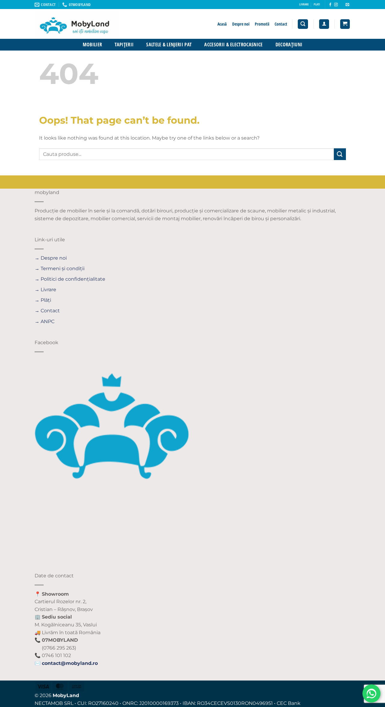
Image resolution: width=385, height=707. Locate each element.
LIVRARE (304, 4)
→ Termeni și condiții (60, 268)
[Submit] (340, 154)
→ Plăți (43, 300)
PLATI (317, 4)
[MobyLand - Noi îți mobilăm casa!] (97, 24)
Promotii (262, 24)
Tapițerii (124, 44)
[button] (303, 24)
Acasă (222, 24)
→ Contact (47, 310)
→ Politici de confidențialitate (70, 279)
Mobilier (92, 44)
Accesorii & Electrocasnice (233, 44)
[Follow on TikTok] (341, 5)
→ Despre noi (51, 258)
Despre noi (240, 24)
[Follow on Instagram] (336, 5)
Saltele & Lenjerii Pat (169, 44)
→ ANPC (44, 321)
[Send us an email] (347, 5)
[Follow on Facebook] (330, 5)
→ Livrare (45, 289)
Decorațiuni (289, 44)
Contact (281, 24)
